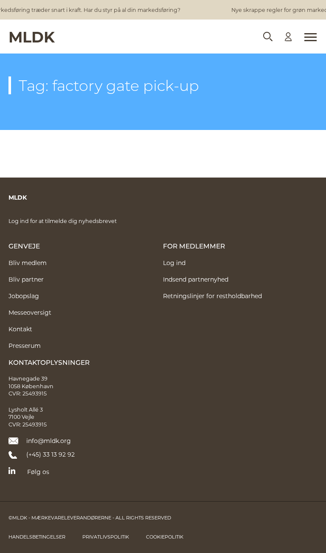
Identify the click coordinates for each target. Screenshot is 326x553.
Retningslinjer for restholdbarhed (212, 296)
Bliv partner (26, 279)
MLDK (31, 36)
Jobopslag (23, 296)
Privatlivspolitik (105, 536)
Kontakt (20, 329)
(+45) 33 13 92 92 (50, 454)
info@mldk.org (48, 441)
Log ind (174, 263)
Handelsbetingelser (36, 536)
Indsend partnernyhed (195, 279)
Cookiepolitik (164, 536)
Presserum (24, 345)
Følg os (38, 472)
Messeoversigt (29, 312)
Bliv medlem (27, 263)
